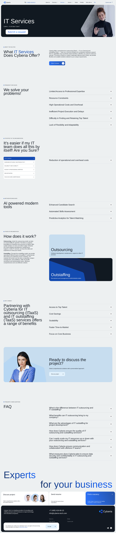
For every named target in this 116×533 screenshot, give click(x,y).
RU (95, 2)
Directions (54, 2)
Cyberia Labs (70, 521)
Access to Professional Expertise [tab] (13, 169)
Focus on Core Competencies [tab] (12, 177)
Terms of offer (51, 528)
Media (76, 2)
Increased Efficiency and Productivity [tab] (14, 162)
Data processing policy (53, 526)
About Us (48, 2)
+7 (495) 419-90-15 (30, 2)
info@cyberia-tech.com (58, 513)
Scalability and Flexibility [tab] (11, 165)
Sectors (69, 2)
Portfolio (82, 2)
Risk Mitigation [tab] (8, 173)
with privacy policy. (23, 527)
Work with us (89, 2)
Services (62, 2)
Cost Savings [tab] (7, 158)
